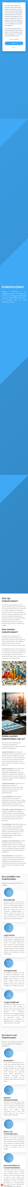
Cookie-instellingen (14, 39)
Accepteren (14, 43)
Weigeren (14, 47)
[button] (25, 2)
